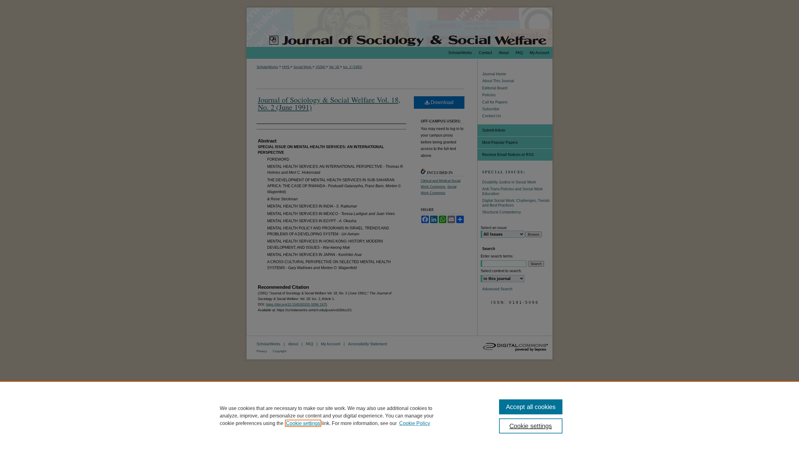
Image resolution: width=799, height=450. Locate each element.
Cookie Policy (414, 423)
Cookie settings (303, 423)
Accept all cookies (531, 406)
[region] (399, 415)
